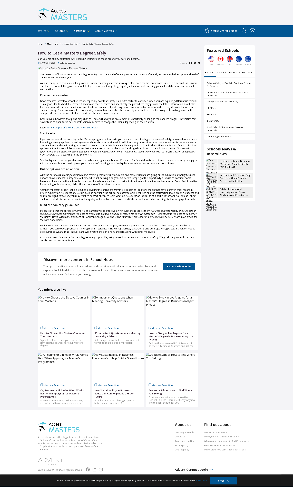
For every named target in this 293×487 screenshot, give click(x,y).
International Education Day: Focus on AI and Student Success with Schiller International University (235, 179)
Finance (233, 72)
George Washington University (222, 101)
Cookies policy (182, 449)
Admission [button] (80, 30)
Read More (201, 480)
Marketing (222, 72)
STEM (242, 72)
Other (250, 72)
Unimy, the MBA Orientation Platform (222, 436)
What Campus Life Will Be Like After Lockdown (72, 127)
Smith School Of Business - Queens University (225, 129)
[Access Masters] (62, 12)
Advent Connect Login (192, 470)
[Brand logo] (59, 427)
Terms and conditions (185, 441)
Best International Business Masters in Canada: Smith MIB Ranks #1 (235, 164)
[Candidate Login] (252, 31)
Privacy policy (181, 445)
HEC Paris (212, 107)
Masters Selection (54, 328)
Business (210, 72)
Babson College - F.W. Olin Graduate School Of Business (229, 84)
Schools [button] (60, 30)
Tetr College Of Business (219, 136)
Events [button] (42, 30)
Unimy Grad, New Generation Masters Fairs (225, 449)
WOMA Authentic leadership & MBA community (226, 441)
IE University (213, 120)
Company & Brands (184, 432)
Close (221, 480)
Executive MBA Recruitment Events (220, 445)
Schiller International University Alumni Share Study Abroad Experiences (234, 192)
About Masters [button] (104, 30)
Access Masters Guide (224, 31)
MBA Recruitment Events (215, 432)
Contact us (180, 436)
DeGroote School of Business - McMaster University (228, 94)
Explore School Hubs (179, 266)
